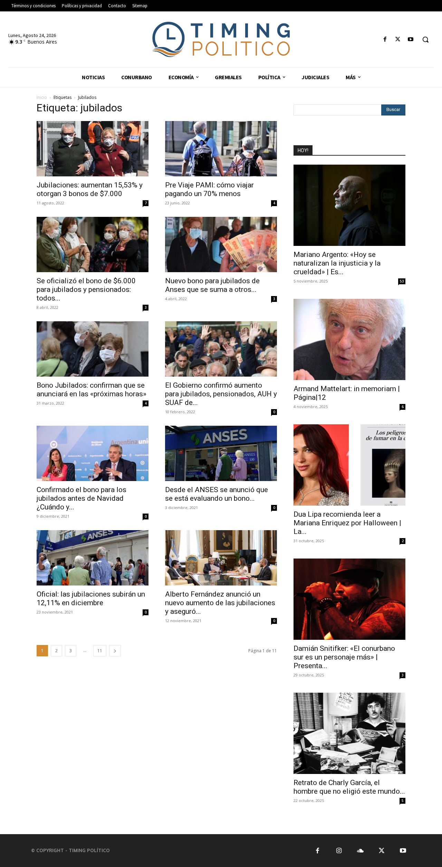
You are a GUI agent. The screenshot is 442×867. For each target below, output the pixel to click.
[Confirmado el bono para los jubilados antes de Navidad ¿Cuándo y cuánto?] (92, 453)
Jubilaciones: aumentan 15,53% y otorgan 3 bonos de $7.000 (90, 189)
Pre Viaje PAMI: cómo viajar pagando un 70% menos (209, 189)
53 (402, 281)
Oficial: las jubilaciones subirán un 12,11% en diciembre (91, 598)
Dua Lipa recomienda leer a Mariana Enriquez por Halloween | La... (347, 523)
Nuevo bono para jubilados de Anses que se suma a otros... (212, 285)
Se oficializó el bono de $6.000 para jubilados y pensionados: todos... (86, 289)
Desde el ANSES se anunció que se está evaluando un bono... (216, 494)
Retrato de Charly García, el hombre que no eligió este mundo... (349, 786)
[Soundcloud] (360, 850)
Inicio (42, 97)
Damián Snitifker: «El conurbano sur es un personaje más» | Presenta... (344, 657)
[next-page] (115, 650)
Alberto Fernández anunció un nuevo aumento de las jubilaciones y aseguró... (220, 603)
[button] (425, 39)
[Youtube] (410, 39)
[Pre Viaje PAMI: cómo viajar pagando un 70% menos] (221, 148)
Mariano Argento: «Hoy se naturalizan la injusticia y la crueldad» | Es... (337, 263)
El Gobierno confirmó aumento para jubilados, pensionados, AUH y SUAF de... (221, 394)
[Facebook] (385, 39)
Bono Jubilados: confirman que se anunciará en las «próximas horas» (91, 389)
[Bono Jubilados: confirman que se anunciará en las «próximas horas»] (92, 349)
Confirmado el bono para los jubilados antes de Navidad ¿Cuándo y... (81, 498)
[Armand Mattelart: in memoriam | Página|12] (349, 339)
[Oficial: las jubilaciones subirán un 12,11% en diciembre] (92, 557)
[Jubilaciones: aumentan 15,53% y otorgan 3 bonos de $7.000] (92, 148)
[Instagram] (339, 850)
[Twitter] (398, 39)
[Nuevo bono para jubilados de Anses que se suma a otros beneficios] (221, 244)
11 (99, 651)
